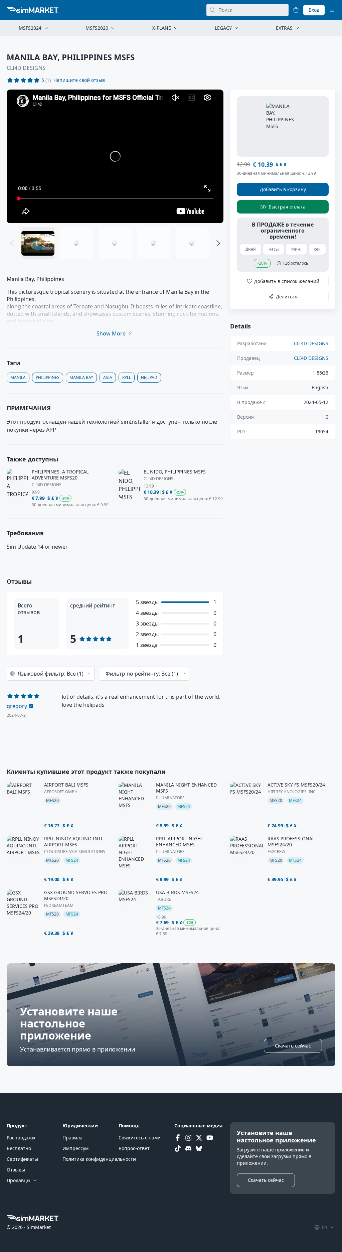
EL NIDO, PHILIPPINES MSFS (175, 472)
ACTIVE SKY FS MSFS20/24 (296, 785)
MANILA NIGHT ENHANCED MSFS (186, 788)
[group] (115, 156)
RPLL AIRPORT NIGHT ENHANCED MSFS (179, 842)
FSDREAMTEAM (58, 905)
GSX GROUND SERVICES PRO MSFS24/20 (76, 895)
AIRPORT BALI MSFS (66, 785)
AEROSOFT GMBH (60, 792)
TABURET (164, 899)
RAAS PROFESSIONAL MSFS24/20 (291, 842)
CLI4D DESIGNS (26, 68)
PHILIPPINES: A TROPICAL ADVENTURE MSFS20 (60, 475)
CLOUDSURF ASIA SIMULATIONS (74, 851)
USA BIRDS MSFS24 (177, 892)
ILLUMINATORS (170, 798)
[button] (79, 80)
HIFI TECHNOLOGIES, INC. (292, 792)
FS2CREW (276, 851)
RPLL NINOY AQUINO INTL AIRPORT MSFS (73, 842)
